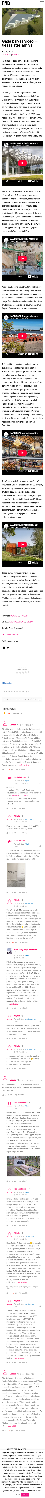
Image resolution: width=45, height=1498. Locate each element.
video (30, 622)
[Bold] (4, 699)
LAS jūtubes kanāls (10, 634)
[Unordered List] (19, 699)
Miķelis (27, 781)
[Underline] (10, 699)
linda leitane (19, 841)
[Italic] (7, 699)
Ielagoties (8, 683)
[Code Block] (25, 699)
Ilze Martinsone (30, 1236)
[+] (34, 699)
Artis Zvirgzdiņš (21, 950)
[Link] (28, 699)
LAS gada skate (17, 622)
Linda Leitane (20, 777)
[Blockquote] (22, 699)
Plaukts (6, 54)
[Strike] (13, 699)
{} (31, 699)
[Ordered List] (16, 699)
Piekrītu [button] (25, 1495)
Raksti (15, 54)
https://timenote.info (20, 796)
